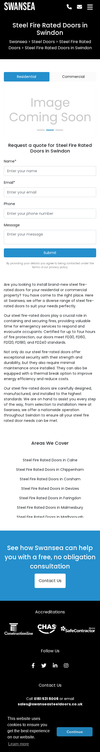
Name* (10, 161)
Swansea (19, 7)
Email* (9, 182)
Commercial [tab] (73, 76)
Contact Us (50, 581)
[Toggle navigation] (90, 7)
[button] (11, 111)
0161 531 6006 (46, 698)
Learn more (18, 744)
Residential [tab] (26, 76)
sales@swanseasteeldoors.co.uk (50, 704)
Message (12, 225)
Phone (9, 203)
